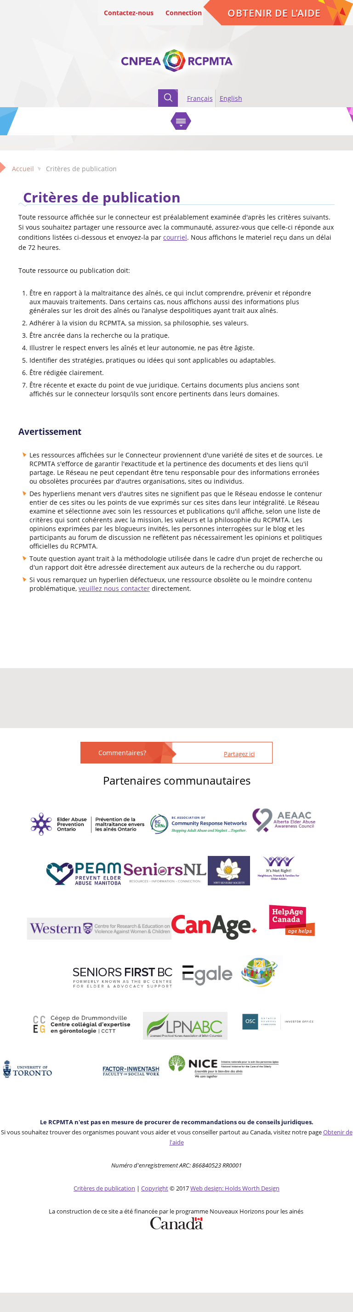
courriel (175, 237)
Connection (183, 12)
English (231, 98)
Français (200, 98)
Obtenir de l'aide (274, 12)
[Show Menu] (180, 121)
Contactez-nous (129, 12)
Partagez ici (239, 754)
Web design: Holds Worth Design (234, 1188)
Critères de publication (102, 197)
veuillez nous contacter (114, 588)
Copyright (154, 1188)
